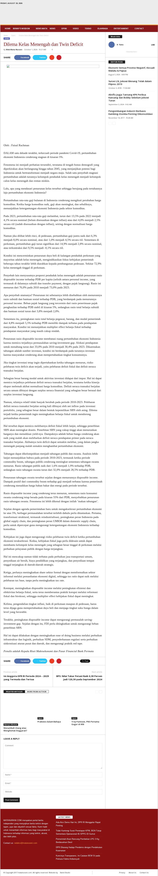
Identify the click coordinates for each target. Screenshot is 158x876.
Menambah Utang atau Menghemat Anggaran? (15, 729)
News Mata (41, 28)
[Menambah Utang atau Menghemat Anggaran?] (19, 711)
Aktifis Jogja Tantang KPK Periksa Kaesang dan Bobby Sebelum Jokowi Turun (128, 97)
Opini (64, 28)
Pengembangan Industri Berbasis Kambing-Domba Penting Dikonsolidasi (130, 112)
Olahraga (102, 28)
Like (153, 45)
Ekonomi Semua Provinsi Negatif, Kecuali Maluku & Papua (131, 69)
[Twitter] (151, 4)
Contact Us (144, 872)
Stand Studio (65, 872)
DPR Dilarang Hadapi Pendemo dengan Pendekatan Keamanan (79, 849)
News (52, 28)
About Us (132, 872)
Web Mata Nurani (14, 49)
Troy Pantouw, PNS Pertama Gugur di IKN (85, 723)
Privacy (122, 872)
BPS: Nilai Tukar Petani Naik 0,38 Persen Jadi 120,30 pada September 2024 (79, 677)
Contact (139, 28)
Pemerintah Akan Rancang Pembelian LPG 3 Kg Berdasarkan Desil (77, 840)
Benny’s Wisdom (21, 28)
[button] (153, 28)
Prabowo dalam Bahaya (49, 721)
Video (76, 28)
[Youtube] (155, 4)
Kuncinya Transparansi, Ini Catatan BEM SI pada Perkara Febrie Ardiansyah (78, 857)
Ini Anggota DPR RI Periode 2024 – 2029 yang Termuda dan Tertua (26, 677)
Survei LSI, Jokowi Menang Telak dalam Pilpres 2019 (130, 83)
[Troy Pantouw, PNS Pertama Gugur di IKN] (86, 707)
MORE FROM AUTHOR (36, 691)
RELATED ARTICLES (14, 691)
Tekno (88, 28)
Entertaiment (121, 28)
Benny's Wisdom (10, 724)
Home (7, 28)
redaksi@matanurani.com (25, 843)
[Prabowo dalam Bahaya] (52, 707)
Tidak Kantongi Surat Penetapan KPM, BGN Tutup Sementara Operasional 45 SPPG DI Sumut (78, 832)
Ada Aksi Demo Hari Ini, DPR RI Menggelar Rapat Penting (78, 824)
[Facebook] (146, 4)
